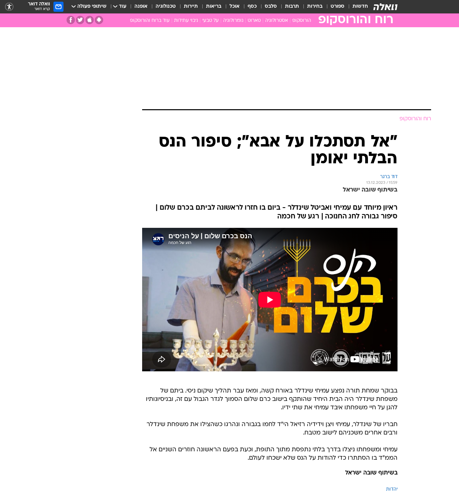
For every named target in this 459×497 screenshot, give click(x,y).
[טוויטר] (80, 20)
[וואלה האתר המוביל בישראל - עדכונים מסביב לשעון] (385, 6)
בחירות (315, 6)
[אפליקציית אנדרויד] (99, 20)
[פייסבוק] (71, 20)
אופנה (141, 6)
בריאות (213, 6)
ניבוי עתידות (186, 20)
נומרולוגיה (233, 20)
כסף (252, 6)
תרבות (292, 6)
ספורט (337, 6)
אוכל (235, 6)
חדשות (360, 6)
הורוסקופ (301, 20)
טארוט (254, 20)
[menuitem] (356, 6)
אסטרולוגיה (276, 20)
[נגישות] (9, 7)
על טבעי (210, 20)
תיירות (191, 6)
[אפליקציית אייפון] (89, 20)
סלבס (271, 6)
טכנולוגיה (166, 6)
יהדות (392, 489)
